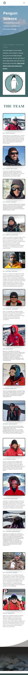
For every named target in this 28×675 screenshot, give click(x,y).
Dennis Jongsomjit (10, 424)
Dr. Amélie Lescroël (11, 235)
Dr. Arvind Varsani (10, 271)
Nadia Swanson (8, 613)
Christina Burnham (10, 498)
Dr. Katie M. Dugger (10, 309)
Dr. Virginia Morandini (11, 531)
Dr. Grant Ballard (10, 168)
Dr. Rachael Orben (10, 572)
